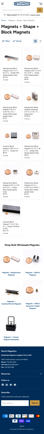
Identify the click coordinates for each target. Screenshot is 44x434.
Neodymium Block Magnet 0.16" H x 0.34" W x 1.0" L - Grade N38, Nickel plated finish (10, 111)
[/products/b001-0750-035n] (33, 172)
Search (22, 426)
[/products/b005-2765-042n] (33, 135)
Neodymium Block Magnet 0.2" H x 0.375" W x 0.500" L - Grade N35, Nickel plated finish (32, 187)
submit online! (35, 15)
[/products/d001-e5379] (33, 96)
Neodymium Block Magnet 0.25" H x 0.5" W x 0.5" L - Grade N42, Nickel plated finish (11, 187)
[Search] (40, 10)
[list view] (40, 41)
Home (3, 20)
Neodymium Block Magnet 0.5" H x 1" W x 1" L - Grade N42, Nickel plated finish (32, 149)
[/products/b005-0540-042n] (11, 172)
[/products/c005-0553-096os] (11, 211)
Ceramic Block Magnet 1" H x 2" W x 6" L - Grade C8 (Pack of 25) (11, 225)
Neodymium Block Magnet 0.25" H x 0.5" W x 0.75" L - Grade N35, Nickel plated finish (32, 72)
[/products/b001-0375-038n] (11, 96)
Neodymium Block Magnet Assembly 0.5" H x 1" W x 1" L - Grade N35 (31, 110)
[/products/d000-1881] (11, 135)
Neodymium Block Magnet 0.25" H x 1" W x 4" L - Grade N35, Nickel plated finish (11, 71)
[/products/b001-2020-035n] (11, 57)
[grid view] (35, 41)
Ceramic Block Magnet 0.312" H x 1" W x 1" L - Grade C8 (10, 148)
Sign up (35, 403)
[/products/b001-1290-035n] (33, 57)
